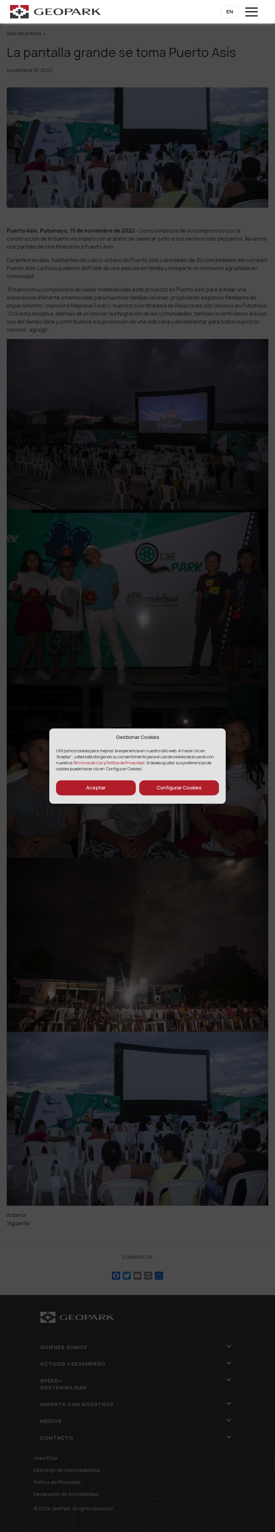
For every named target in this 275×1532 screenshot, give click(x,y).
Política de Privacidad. (126, 762)
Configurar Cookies (179, 787)
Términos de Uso (88, 762)
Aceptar (96, 787)
